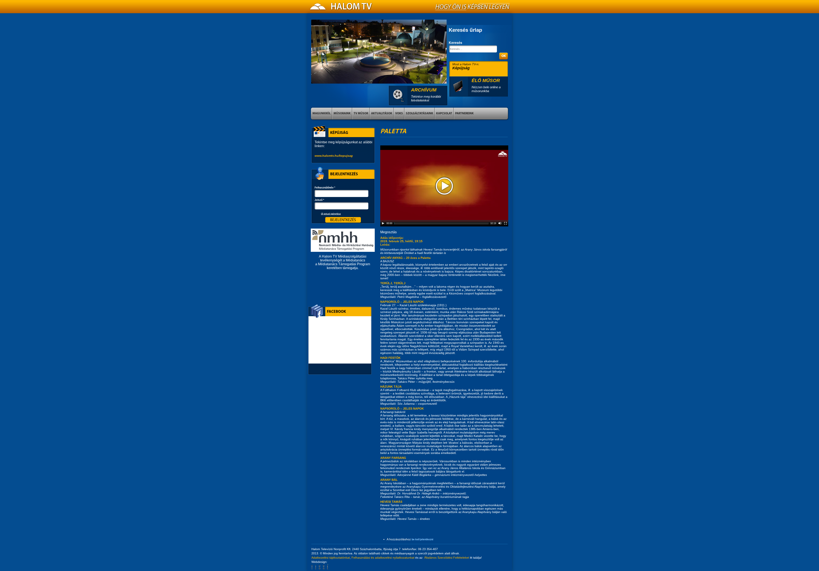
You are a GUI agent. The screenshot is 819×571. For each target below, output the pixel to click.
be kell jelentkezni (422, 539)
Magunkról (321, 113)
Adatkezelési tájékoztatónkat (330, 557)
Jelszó (319, 200)
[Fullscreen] (505, 223)
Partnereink (464, 113)
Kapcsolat (444, 113)
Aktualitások (381, 113)
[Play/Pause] (383, 223)
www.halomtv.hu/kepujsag (334, 155)
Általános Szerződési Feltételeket (446, 557)
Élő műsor (486, 80)
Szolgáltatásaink (419, 113)
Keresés (455, 43)
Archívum (423, 90)
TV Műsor (361, 113)
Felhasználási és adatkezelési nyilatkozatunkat (382, 557)
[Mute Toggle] (500, 223)
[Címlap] (341, 7)
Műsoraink (342, 113)
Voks (399, 113)
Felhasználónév (325, 187)
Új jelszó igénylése (331, 214)
